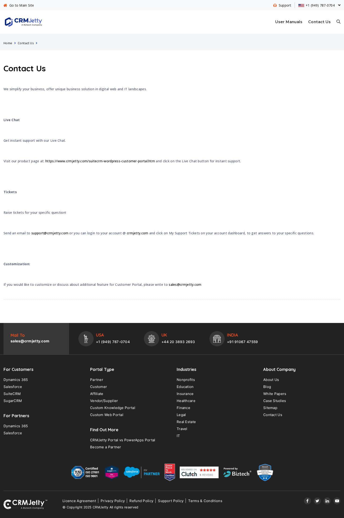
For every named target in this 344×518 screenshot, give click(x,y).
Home (8, 43)
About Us (271, 379)
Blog (267, 386)
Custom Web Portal (106, 415)
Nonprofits (186, 379)
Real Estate (186, 422)
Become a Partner (105, 447)
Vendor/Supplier (104, 400)
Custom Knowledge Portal (112, 408)
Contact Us (319, 22)
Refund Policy (141, 501)
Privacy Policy (113, 501)
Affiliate (96, 393)
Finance (183, 408)
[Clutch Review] (199, 474)
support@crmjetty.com (49, 233)
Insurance (185, 393)
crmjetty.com (137, 233)
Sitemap (270, 408)
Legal (181, 415)
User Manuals (288, 22)
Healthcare (186, 400)
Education (185, 386)
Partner (96, 379)
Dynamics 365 (16, 379)
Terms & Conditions (205, 501)
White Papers (274, 393)
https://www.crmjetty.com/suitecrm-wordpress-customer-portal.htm (100, 161)
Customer (98, 386)
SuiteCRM (12, 393)
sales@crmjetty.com (185, 284)
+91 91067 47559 (242, 342)
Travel (182, 429)
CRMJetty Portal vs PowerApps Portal (122, 440)
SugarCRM (13, 400)
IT (178, 436)
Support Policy (170, 501)
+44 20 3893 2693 (178, 342)
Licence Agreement (79, 501)
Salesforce (13, 386)
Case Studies (274, 400)
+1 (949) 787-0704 (113, 342)
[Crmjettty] (25, 504)
